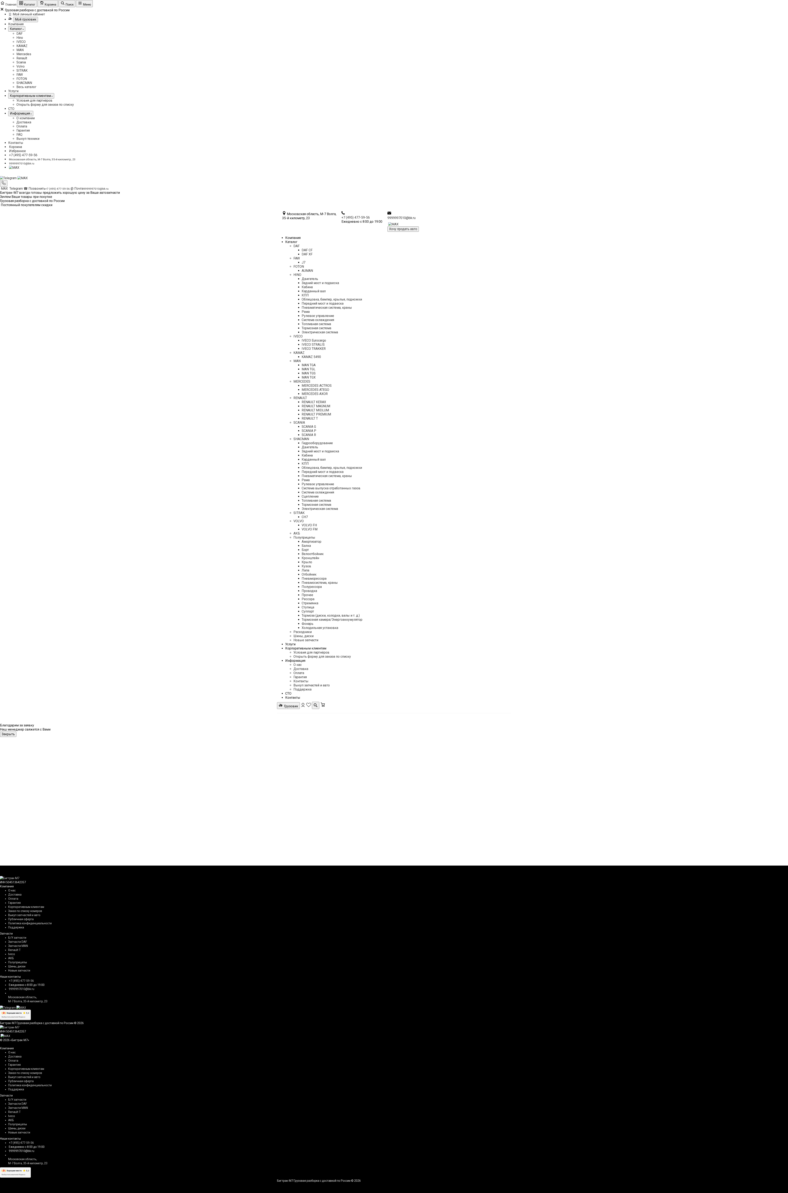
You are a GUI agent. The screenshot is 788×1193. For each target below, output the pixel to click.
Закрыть (8, 734)
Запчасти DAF (17, 941)
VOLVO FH (309, 525)
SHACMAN (24, 83)
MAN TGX (309, 377)
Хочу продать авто (403, 229)
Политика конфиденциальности (30, 923)
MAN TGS (309, 373)
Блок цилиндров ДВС (375, 748)
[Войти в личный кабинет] (303, 706)
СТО (11, 109)
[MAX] (14, 167)
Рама (306, 312)
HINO (297, 275)
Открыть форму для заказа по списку (45, 105)
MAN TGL (308, 369)
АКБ (296, 533)
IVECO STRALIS (313, 344)
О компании (25, 118)
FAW (19, 75)
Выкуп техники (27, 139)
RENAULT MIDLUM (315, 410)
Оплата (21, 126)
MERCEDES (301, 381)
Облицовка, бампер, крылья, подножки (332, 299)
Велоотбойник (313, 554)
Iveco (11, 954)
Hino (19, 38)
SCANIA (299, 422)
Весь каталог (26, 87)
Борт (305, 550)
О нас (297, 665)
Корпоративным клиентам (305, 648)
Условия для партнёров (34, 100)
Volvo (20, 66)
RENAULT (300, 398)
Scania (21, 62)
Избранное (17, 151)
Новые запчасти (305, 640)
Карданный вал (314, 291)
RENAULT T (310, 418)
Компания (16, 24)
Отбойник (309, 574)
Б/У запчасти (17, 937)
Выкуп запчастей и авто (311, 685)
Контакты (15, 143)
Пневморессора (314, 578)
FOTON (21, 79)
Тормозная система (316, 328)
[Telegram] (8, 178)
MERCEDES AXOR (315, 394)
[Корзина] (322, 706)
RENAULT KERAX (314, 402)
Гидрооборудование (317, 443)
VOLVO (298, 521)
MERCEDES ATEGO (315, 390)
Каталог (291, 242)
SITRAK (21, 70)
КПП (305, 295)
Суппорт (308, 611)
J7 (303, 262)
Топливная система (316, 324)
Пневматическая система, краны (327, 308)
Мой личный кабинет (29, 14)
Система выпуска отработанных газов (331, 488)
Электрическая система (320, 332)
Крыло (307, 562)
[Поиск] (315, 705)
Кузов (306, 566)
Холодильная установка (320, 628)
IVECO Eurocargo (314, 340)
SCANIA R (309, 435)
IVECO (21, 42)
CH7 (305, 517)
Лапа (305, 570)
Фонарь (307, 624)
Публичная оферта (21, 919)
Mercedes (23, 54)
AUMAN (307, 271)
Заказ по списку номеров (25, 911)
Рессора (308, 599)
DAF (19, 34)
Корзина (15, 147)
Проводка (309, 591)
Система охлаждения (318, 320)
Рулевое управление (318, 316)
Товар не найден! (410, 748)
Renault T (14, 950)
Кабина (307, 287)
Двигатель (310, 279)
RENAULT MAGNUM (316, 406)
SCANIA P (309, 431)
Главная (282, 748)
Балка (306, 546)
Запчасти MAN (18, 946)
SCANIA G (309, 427)
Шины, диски (303, 636)
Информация (295, 661)
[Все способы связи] (3, 183)
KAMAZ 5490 (311, 357)
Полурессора (312, 587)
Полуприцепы (304, 537)
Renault (21, 58)
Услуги (13, 91)
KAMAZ (21, 46)
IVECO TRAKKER (314, 349)
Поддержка (302, 689)
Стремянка (310, 603)
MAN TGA (309, 365)
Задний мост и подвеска (320, 283)
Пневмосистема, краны (320, 583)
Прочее (307, 595)
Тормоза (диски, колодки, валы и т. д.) (331, 615)
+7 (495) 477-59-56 (23, 155)
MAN (20, 50)
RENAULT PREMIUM (316, 414)
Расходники (302, 632)
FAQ (19, 135)
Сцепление (310, 496)
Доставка (23, 122)
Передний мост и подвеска (323, 303)
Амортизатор (311, 542)
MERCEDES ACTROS (317, 386)
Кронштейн (310, 558)
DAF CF (307, 250)
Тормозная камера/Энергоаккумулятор (332, 620)
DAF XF (307, 254)
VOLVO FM (309, 529)
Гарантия (23, 130)
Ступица (308, 607)
